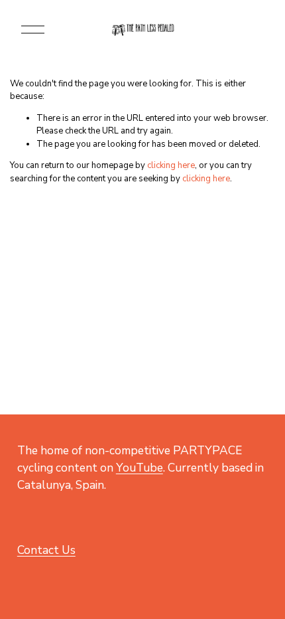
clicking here (171, 165)
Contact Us (46, 550)
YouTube (139, 468)
